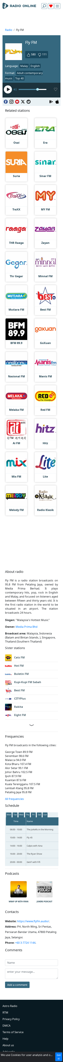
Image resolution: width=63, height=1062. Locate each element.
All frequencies (14, 799)
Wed (21, 814)
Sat (39, 814)
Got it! (59, 1056)
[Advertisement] (31, 19)
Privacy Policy (11, 1019)
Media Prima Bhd (26, 627)
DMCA (6, 1025)
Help (5, 1039)
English (35, 66)
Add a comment (17, 985)
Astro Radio (10, 1006)
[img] (57, 6)
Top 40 (19, 78)
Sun (45, 814)
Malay (24, 66)
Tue (15, 814)
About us (8, 1045)
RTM (5, 1012)
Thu (27, 814)
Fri (33, 814)
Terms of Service (13, 1032)
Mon (9, 814)
